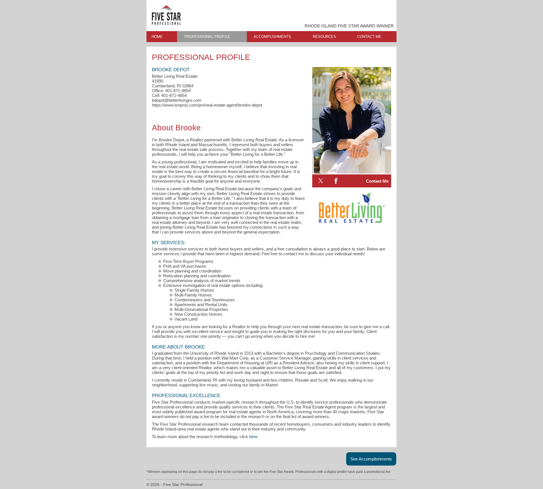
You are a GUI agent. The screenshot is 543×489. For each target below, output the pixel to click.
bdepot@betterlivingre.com (176, 100)
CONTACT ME (369, 36)
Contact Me (377, 181)
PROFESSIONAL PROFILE (207, 36)
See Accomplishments (371, 458)
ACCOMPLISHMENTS (272, 36)
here (253, 436)
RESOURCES (324, 36)
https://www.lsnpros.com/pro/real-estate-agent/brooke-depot (207, 105)
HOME (157, 36)
